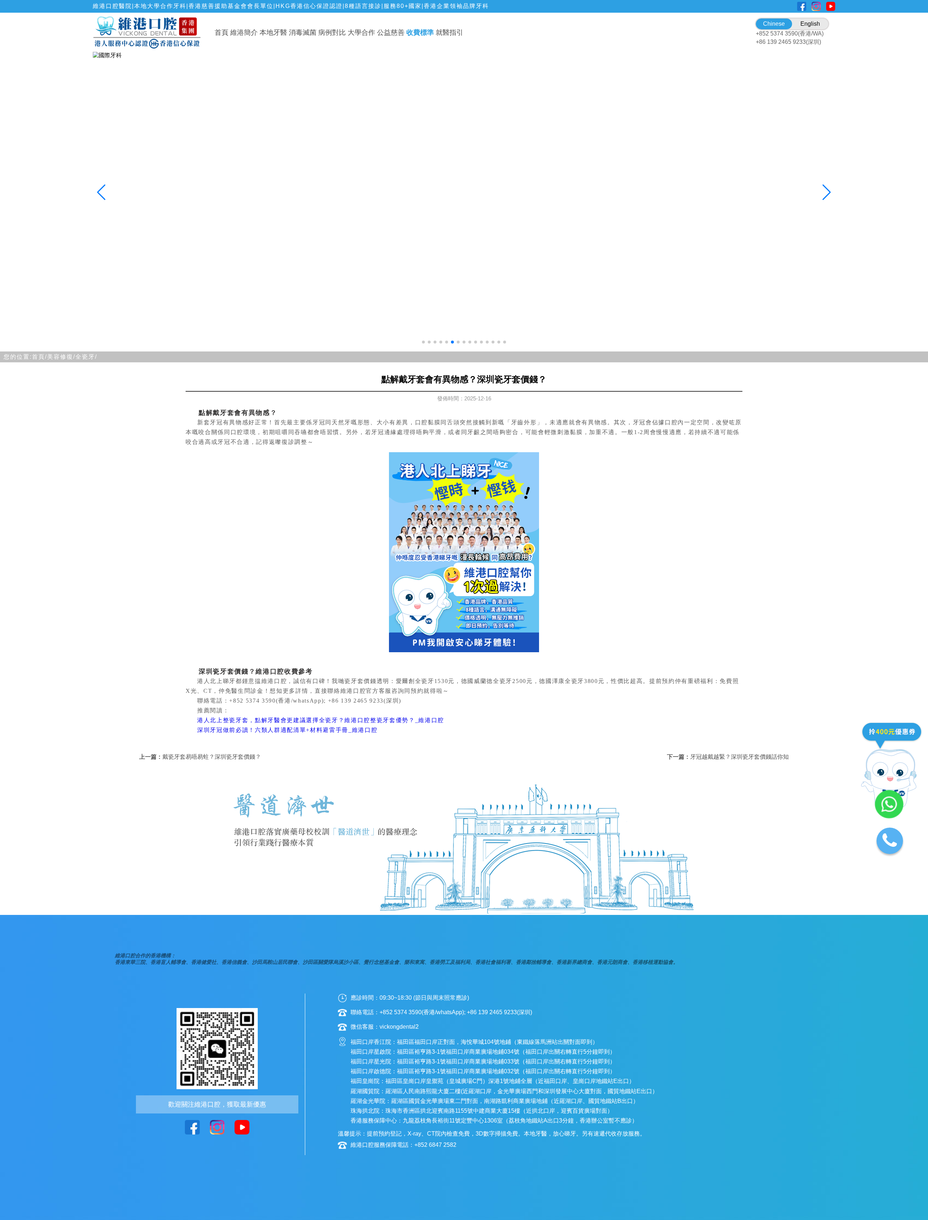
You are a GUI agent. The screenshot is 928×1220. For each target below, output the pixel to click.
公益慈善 (391, 32)
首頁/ (39, 357)
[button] (423, 342)
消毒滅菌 (302, 32)
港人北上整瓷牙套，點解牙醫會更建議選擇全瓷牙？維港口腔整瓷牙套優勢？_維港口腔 (320, 720)
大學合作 (361, 32)
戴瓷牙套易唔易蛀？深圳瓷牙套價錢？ (211, 757)
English (810, 24)
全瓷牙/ (86, 357)
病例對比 (332, 32)
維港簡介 (244, 32)
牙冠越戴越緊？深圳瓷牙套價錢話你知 (739, 757)
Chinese (774, 24)
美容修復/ (61, 357)
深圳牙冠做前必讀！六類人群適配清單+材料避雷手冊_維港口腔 (287, 730)
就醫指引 (449, 32)
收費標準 (420, 32)
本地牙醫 (273, 32)
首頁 (221, 32)
